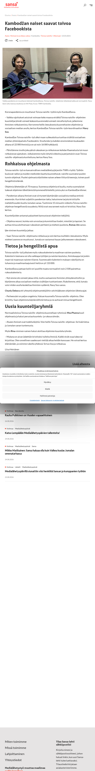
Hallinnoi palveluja (47, 396)
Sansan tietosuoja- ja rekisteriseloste (52, 400)
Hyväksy (47, 382)
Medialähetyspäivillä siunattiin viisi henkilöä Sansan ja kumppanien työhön (45, 471)
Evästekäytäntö (35, 400)
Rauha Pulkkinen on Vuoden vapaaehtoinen (28, 415)
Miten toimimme (16, 741)
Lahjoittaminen (14, 753)
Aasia (14, 15)
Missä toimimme (15, 747)
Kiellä (47, 389)
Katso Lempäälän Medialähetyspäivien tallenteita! (32, 432)
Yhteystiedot (13, 759)
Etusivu (8, 15)
